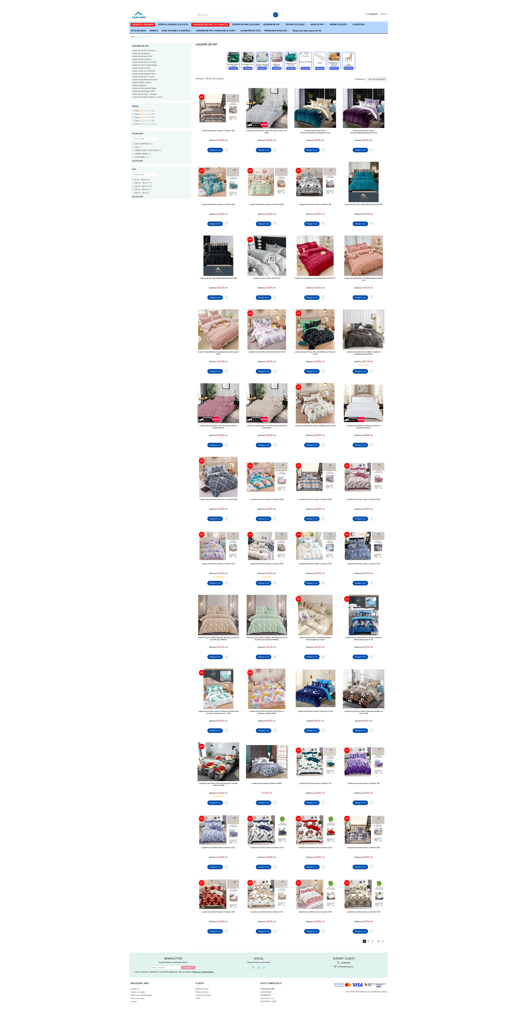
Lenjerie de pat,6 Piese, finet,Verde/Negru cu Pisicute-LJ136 (315, 353)
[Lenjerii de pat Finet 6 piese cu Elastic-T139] (315, 829)
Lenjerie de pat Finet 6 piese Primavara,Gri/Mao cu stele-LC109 (363, 712)
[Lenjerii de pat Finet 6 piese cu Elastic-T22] (267, 894)
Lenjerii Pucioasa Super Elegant (144, 65)
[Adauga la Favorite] (226, 150)
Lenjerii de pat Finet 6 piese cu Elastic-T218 (218, 912)
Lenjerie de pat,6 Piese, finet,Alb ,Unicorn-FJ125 (267, 352)
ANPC (197, 998)
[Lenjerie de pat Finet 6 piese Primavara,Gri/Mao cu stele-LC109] (364, 688)
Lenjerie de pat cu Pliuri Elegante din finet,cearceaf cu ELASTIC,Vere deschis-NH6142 (266, 639)
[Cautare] (275, 14)
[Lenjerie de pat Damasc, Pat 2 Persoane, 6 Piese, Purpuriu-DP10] (218, 403)
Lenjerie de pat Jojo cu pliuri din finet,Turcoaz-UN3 (364, 204)
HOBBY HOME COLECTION (146, 150)
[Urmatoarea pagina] (382, 941)
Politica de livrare (137, 998)
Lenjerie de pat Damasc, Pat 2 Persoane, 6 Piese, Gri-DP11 (266, 132)
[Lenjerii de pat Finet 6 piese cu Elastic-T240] (364, 829)
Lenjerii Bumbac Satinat (141, 82)
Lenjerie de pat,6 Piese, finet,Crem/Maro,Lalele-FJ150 (315, 426)
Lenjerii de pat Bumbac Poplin (144, 74)
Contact (134, 1001)
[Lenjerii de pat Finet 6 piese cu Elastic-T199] (315, 894)
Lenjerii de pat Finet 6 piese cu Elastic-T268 (315, 499)
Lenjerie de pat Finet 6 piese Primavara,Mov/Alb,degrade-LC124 (363, 132)
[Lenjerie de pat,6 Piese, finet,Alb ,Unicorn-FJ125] (267, 329)
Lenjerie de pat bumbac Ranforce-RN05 (267, 783)
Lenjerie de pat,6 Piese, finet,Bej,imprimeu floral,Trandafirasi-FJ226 (315, 639)
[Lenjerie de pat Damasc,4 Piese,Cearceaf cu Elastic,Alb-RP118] (364, 403)
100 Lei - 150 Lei (141, 183)
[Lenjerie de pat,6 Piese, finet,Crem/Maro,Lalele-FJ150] (315, 403)
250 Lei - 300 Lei (141, 193)
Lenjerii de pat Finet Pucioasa (143, 51)
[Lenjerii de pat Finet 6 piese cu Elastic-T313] (364, 546)
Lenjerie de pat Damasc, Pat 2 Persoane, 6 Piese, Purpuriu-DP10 (218, 427)
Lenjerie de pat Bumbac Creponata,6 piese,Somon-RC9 (363, 279)
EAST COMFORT (142, 144)
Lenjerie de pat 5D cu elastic (143, 77)
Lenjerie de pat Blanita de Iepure (144, 80)
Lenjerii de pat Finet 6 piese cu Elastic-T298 (266, 499)
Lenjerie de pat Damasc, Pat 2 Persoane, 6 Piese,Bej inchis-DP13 (267, 427)
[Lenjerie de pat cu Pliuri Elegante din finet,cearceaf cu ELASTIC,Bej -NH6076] (218, 615)
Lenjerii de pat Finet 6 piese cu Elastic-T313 (363, 564)
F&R (136, 147)
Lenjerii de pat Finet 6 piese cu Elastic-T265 (266, 564)
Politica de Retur (201, 992)
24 (378, 941)
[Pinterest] (258, 967)
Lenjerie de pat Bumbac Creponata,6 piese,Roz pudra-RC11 (218, 353)
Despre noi (135, 989)
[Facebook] (253, 967)
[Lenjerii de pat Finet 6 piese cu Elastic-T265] (267, 546)
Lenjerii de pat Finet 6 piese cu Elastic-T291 (218, 204)
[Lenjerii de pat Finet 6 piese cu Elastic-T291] (218, 182)
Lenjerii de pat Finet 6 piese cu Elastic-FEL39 (267, 204)
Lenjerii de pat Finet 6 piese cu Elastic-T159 (266, 848)
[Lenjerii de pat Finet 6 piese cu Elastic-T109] (364, 894)
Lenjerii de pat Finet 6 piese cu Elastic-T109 (363, 912)
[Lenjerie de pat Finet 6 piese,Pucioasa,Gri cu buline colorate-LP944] (218, 761)
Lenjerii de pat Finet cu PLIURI (144, 62)
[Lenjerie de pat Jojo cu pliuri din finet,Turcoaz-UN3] (364, 182)
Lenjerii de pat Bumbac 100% (143, 91)
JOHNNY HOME (141, 154)
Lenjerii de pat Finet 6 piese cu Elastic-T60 (363, 783)
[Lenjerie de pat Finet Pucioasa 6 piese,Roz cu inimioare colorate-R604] (267, 689)
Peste (137, 111)
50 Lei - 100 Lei (141, 180)
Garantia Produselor (203, 995)
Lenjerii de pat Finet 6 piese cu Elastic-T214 (363, 499)
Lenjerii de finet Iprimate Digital (144, 88)
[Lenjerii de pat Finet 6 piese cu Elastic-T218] (218, 894)
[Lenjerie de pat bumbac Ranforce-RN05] (267, 761)
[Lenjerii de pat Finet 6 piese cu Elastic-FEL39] (267, 181)
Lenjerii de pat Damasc (141, 53)
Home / (133, 37)
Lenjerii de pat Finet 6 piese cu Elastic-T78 (315, 783)
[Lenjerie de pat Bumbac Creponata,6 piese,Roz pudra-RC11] (218, 329)
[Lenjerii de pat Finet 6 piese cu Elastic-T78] (315, 761)
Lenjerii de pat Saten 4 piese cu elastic (147, 97)
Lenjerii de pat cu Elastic (141, 59)
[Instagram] (263, 967)
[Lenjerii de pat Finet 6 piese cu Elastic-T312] (218, 546)
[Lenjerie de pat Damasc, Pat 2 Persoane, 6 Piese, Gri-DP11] (267, 108)
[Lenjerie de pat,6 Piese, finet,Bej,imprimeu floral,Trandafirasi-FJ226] (315, 615)
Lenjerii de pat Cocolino (141, 68)
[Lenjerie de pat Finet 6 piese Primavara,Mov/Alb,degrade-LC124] (364, 108)
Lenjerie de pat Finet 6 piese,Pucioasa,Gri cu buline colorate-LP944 (218, 784)
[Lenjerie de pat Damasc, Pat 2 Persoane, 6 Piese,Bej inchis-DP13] (267, 403)
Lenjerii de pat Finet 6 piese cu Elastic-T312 (218, 564)
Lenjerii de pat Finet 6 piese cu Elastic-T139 (315, 848)
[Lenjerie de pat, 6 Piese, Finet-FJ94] (267, 256)
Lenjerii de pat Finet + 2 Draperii (144, 94)
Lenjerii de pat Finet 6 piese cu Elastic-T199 (315, 912)
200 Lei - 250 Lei (141, 189)
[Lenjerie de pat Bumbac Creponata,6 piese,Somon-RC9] (364, 256)
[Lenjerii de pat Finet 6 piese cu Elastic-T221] (218, 829)
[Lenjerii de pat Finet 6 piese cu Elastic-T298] (267, 477)
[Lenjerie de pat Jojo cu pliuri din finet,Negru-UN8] (218, 256)
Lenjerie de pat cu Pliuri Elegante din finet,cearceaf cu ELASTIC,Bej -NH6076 (218, 639)
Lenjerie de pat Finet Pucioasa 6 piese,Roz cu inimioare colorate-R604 (266, 712)
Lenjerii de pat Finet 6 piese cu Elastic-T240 (363, 848)
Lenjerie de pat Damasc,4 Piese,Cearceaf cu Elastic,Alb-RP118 (364, 427)
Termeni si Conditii (138, 992)
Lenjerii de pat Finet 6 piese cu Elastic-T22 (267, 912)
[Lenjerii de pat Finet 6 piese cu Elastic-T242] (218, 108)
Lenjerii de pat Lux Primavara (143, 71)
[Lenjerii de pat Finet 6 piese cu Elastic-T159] (267, 829)
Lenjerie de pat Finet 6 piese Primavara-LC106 (315, 711)
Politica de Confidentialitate (203, 972)
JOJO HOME (140, 157)
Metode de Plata (201, 989)
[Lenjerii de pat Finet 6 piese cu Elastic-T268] (315, 477)
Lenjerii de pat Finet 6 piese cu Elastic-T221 (218, 848)
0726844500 (345, 963)
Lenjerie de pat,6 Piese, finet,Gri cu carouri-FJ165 (218, 499)
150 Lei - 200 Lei (141, 186)
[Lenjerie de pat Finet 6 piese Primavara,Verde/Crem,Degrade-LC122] (315, 108)
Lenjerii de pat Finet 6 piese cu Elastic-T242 (218, 131)
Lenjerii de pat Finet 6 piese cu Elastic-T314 (315, 564)
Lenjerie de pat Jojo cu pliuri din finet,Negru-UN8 (218, 278)
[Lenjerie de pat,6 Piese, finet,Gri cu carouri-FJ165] (218, 477)
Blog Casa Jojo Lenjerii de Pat (307, 30)
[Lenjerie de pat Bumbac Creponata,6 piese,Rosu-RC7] (315, 256)
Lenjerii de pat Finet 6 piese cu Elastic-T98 (315, 204)
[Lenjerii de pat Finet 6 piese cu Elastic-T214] (364, 477)
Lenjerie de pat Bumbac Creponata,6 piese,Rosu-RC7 (315, 278)
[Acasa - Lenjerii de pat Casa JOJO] (144, 15)
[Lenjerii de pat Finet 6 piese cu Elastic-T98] (315, 181)
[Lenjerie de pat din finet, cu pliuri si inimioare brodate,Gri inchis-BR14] (364, 329)
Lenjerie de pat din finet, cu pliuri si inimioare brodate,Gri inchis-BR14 (364, 353)
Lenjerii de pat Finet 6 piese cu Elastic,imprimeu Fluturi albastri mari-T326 (363, 639)
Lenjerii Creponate (139, 85)
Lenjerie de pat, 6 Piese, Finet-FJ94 (267, 278)
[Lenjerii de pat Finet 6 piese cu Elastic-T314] (315, 546)
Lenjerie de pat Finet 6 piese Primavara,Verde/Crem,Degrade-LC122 (315, 132)
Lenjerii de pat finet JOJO (142, 56)
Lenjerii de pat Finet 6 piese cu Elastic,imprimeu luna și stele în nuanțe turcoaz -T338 (218, 712)
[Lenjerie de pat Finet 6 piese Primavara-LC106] (315, 689)
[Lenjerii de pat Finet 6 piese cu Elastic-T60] (364, 761)
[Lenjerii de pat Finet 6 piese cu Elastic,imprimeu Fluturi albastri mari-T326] (364, 615)
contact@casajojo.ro (345, 967)
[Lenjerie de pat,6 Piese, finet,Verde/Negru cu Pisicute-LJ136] (315, 329)
